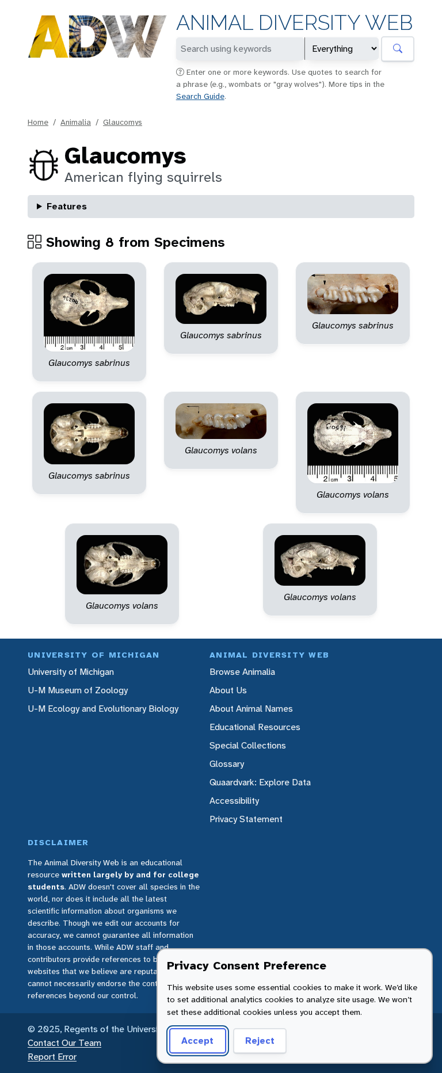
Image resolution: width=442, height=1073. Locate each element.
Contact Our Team (64, 1043)
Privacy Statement (246, 819)
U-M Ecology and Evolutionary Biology (103, 708)
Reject (260, 1040)
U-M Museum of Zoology (78, 690)
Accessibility (234, 801)
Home (38, 122)
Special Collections (247, 745)
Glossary (226, 764)
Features (67, 206)
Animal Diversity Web (294, 23)
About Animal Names (251, 708)
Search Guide (200, 96)
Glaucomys (122, 122)
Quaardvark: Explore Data (260, 782)
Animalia (75, 122)
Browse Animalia (242, 672)
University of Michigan (71, 672)
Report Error (52, 1057)
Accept (197, 1040)
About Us (228, 690)
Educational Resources (254, 727)
